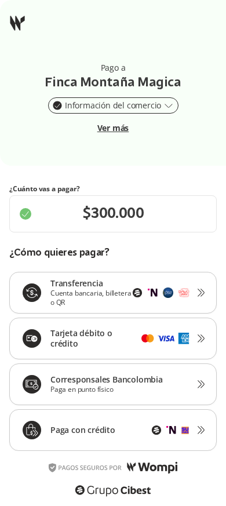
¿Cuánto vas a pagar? (44, 189)
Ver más (113, 128)
